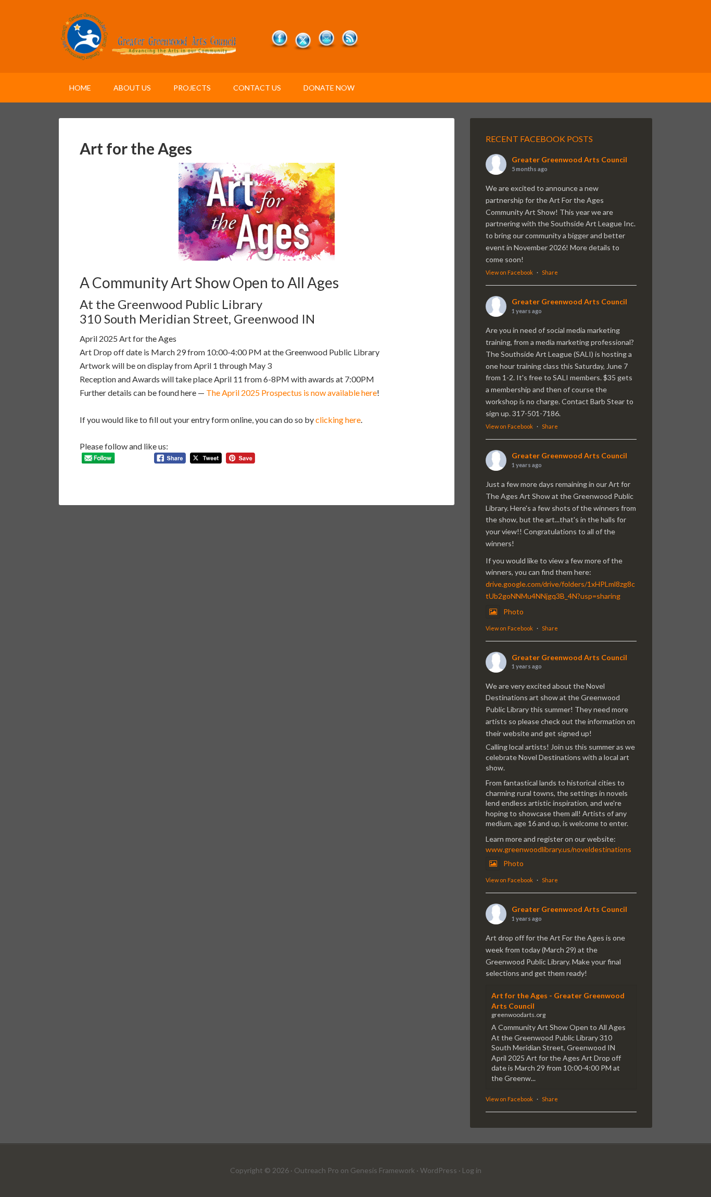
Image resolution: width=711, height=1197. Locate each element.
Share (550, 272)
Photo (513, 611)
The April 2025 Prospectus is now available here (291, 392)
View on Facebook (509, 272)
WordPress (438, 1170)
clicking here (338, 419)
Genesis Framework (382, 1170)
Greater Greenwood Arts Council (147, 36)
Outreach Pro (316, 1170)
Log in (471, 1170)
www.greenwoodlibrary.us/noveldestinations (558, 849)
